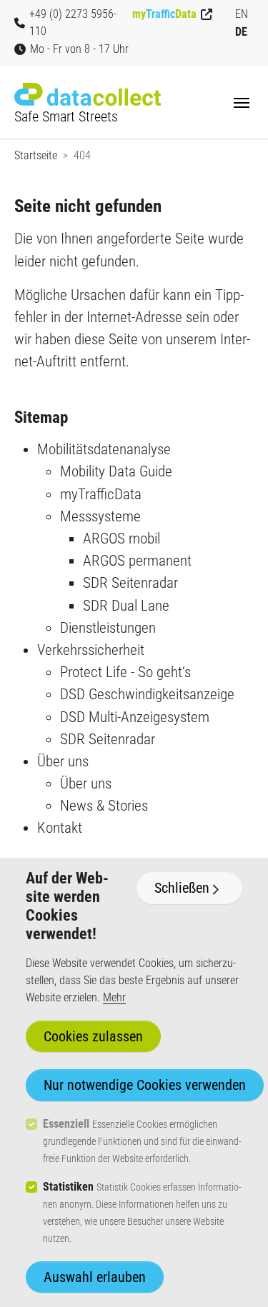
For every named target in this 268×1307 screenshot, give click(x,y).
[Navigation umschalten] (241, 103)
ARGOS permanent (137, 560)
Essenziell (66, 1124)
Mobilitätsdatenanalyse (104, 449)
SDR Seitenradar (130, 582)
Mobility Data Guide (116, 471)
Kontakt (59, 827)
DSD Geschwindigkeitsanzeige (147, 694)
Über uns (63, 761)
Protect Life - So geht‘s (125, 672)
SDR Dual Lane (126, 605)
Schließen (181, 887)
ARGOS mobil (121, 538)
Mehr (114, 997)
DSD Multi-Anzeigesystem (134, 717)
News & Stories (104, 805)
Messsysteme (100, 516)
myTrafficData (101, 494)
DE (241, 32)
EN (241, 14)
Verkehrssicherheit (90, 649)
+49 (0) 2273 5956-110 (72, 22)
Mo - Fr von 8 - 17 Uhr (79, 49)
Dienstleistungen (108, 627)
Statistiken (68, 1186)
